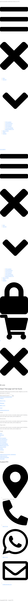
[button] (14, 40)
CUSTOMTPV (3, 149)
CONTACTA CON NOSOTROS (6, 397)
